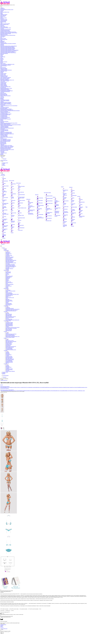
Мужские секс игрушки (50, 387)
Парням (7, 339)
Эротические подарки (57, 387)
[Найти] (1, 6)
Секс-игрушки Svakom (75, 387)
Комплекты (26, 390)
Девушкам (7, 352)
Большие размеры (8, 390)
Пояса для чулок (68, 390)
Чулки (19, 390)
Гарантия (1, 625)
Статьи (1, 626)
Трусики (42, 390)
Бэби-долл (49, 390)
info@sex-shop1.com (4, 160)
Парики (55, 390)
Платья (40, 390)
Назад (6, 248)
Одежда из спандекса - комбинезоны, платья (78, 390)
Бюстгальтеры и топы (14, 390)
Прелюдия (7, 313)
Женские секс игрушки (8, 387)
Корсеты (64, 390)
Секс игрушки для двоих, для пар (17, 387)
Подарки (7, 333)
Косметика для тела (39, 387)
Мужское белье (46, 390)
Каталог (5, 249)
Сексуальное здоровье (9, 322)
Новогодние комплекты (31, 390)
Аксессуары (2, 390)
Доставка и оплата (3, 624)
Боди (5, 390)
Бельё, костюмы (8, 271)
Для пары (7, 365)
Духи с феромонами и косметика (31, 387)
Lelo (43, 387)
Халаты (52, 390)
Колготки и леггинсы (59, 390)
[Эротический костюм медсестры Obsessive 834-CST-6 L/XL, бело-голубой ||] (8, 471)
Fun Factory (24, 387)
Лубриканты (8, 307)
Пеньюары (37, 390)
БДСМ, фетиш (2, 387)
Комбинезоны (22, 390)
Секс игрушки (63, 387)
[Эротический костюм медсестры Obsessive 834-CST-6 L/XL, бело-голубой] (8, 450)
